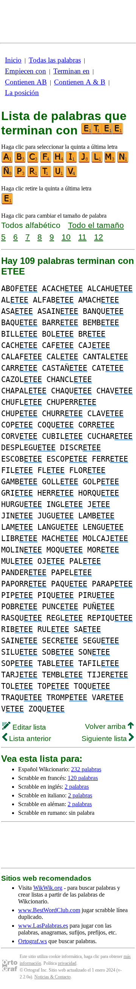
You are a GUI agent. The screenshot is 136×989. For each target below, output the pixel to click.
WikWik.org (47, 887)
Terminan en (71, 71)
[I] (71, 161)
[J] (84, 161)
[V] (71, 175)
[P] (20, 175)
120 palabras (83, 778)
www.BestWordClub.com (49, 910)
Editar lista (28, 727)
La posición (22, 93)
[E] (7, 203)
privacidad (67, 963)
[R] (33, 175)
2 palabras (77, 786)
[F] (46, 161)
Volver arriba (106, 726)
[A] (7, 161)
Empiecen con (25, 71)
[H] (59, 161)
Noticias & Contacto (52, 977)
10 (66, 236)
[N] (123, 161)
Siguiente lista (105, 739)
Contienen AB (26, 82)
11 (82, 236)
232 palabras (86, 769)
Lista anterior (29, 739)
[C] (33, 161)
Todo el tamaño (96, 225)
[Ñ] (7, 175)
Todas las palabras (55, 60)
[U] (59, 175)
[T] (46, 175)
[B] (20, 161)
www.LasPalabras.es (43, 925)
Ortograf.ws (32, 941)
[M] (110, 161)
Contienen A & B (79, 82)
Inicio (13, 60)
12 (98, 236)
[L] (97, 161)
